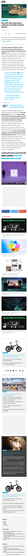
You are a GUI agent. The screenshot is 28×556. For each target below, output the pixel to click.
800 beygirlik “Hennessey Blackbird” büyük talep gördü (13, 411)
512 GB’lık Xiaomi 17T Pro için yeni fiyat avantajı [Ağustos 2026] (12, 501)
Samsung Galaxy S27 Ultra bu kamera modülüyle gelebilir (12, 361)
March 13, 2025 (9, 100)
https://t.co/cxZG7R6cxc (12, 91)
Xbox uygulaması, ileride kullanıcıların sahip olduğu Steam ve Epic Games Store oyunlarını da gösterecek (13, 236)
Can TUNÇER (4, 29)
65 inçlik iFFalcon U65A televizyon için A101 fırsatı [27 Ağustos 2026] (13, 512)
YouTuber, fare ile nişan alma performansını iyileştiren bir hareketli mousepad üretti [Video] (13, 460)
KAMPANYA (5, 493)
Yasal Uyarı (6, 526)
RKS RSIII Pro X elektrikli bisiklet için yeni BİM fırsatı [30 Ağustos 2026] (13, 357)
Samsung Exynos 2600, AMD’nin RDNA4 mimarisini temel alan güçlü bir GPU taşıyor (13, 469)
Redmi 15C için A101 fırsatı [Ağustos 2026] (13, 504)
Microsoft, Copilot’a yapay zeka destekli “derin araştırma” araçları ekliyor (13, 256)
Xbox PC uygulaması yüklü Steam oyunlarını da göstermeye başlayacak (14, 333)
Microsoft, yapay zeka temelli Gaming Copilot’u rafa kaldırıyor (13, 295)
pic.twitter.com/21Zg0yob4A (14, 93)
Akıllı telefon (4, 20)
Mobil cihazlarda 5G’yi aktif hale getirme (11, 549)
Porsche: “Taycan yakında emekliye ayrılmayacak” (11, 407)
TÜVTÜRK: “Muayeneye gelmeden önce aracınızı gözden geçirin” (12, 365)
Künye (5, 522)
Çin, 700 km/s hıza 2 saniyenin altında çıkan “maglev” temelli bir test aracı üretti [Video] (14, 464)
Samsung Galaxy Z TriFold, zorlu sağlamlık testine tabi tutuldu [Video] (13, 474)
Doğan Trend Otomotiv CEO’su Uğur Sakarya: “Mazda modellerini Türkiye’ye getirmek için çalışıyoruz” (12, 400)
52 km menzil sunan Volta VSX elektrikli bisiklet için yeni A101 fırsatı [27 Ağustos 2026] (13, 509)
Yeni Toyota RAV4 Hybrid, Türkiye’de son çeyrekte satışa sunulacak (13, 403)
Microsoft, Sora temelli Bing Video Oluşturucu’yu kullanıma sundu (10, 275)
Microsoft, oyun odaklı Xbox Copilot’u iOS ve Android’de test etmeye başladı (13, 314)
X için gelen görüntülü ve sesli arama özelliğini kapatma (14, 553)
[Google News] (21, 34)
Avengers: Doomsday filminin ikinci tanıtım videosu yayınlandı (13, 455)
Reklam (5, 523)
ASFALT (5, 392)
